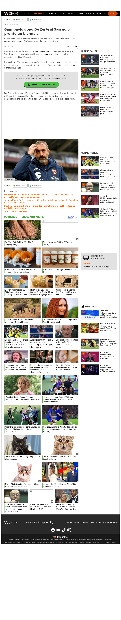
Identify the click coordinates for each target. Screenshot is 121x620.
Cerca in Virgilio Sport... (37, 522)
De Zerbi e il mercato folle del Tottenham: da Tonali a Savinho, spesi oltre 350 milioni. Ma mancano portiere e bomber (38, 195)
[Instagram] (69, 531)
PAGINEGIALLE (27, 539)
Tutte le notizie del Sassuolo (16, 211)
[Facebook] (53, 531)
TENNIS (79, 13)
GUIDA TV (90, 13)
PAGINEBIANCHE (59, 539)
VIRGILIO (18, 539)
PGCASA (50, 539)
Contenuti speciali (73, 522)
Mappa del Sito (96, 522)
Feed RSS (106, 522)
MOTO (71, 13)
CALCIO (26, 13)
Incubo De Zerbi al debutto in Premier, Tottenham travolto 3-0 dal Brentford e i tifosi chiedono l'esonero (39, 207)
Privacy (23, 542)
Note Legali (16, 542)
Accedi (113, 13)
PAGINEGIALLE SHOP (39, 539)
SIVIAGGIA (82, 539)
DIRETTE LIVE (54, 13)
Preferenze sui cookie (42, 542)
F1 (64, 13)
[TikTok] (64, 531)
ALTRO (99, 13)
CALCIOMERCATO (39, 13)
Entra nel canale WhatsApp (43, 84)
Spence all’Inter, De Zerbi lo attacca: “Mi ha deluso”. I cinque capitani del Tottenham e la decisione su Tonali (41, 201)
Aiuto (52, 542)
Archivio (113, 522)
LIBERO (11, 539)
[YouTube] (58, 531)
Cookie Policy (30, 542)
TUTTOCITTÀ (69, 539)
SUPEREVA (108, 539)
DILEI (76, 539)
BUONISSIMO (100, 539)
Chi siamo (8, 542)
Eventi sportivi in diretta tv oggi (96, 266)
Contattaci (85, 522)
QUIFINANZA (91, 539)
